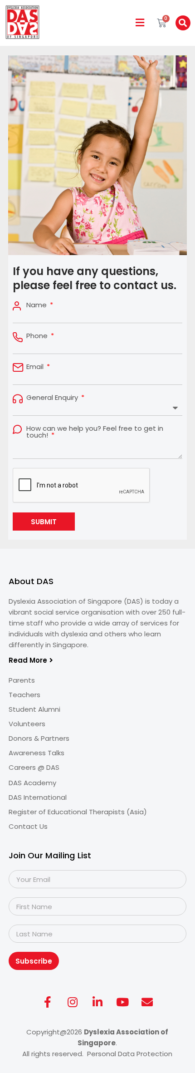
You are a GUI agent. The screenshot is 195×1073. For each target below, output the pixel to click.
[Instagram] (72, 1002)
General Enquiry (53, 397)
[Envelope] (147, 1002)
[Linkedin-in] (97, 1002)
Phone (37, 335)
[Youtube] (122, 1002)
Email (35, 366)
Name (37, 304)
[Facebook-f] (47, 1002)
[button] (140, 23)
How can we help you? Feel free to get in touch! (94, 431)
